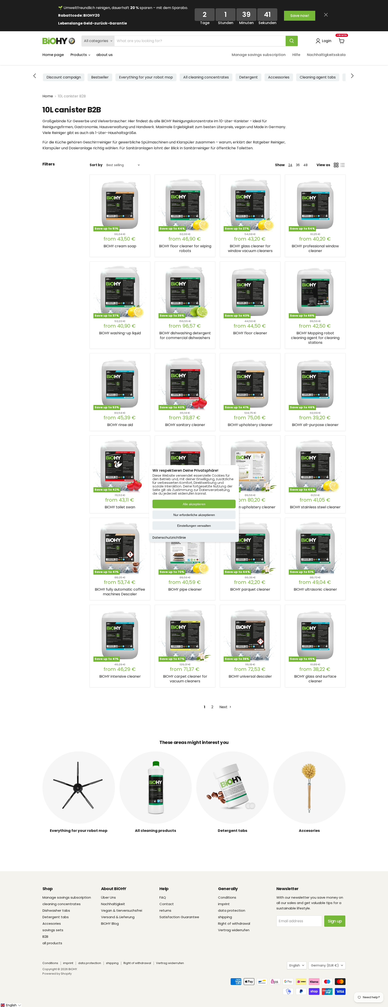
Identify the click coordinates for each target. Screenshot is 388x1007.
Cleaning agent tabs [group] (318, 77)
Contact (166, 904)
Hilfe (296, 54)
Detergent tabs (55, 917)
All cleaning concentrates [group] (206, 77)
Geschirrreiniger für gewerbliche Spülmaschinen (125, 142)
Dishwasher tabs (56, 910)
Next (223, 707)
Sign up (335, 921)
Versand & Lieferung (117, 917)
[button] (352, 76)
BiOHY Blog (110, 923)
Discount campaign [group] (63, 77)
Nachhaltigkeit (113, 904)
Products (79, 54)
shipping (225, 917)
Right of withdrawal (234, 923)
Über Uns (108, 897)
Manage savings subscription (259, 54)
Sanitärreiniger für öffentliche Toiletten (218, 148)
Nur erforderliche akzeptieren (194, 515)
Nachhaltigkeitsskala (326, 54)
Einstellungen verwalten (194, 525)
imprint (224, 904)
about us (104, 54)
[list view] (342, 165)
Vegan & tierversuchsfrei (121, 910)
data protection (231, 910)
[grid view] (336, 165)
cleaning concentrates (61, 904)
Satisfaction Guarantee (179, 917)
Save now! (299, 15)
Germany (325, 965)
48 (305, 165)
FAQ (162, 897)
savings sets (52, 930)
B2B (45, 936)
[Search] (292, 41)
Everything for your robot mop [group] (146, 77)
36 (298, 165)
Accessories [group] (278, 77)
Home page (53, 54)
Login (326, 40)
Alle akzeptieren (194, 504)
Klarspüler (185, 142)
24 (290, 165)
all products (52, 943)
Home (47, 96)
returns (165, 910)
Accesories (51, 923)
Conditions (227, 897)
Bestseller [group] (100, 77)
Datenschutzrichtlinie (169, 537)
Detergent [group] (248, 77)
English (294, 965)
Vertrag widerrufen (233, 930)
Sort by (96, 165)
